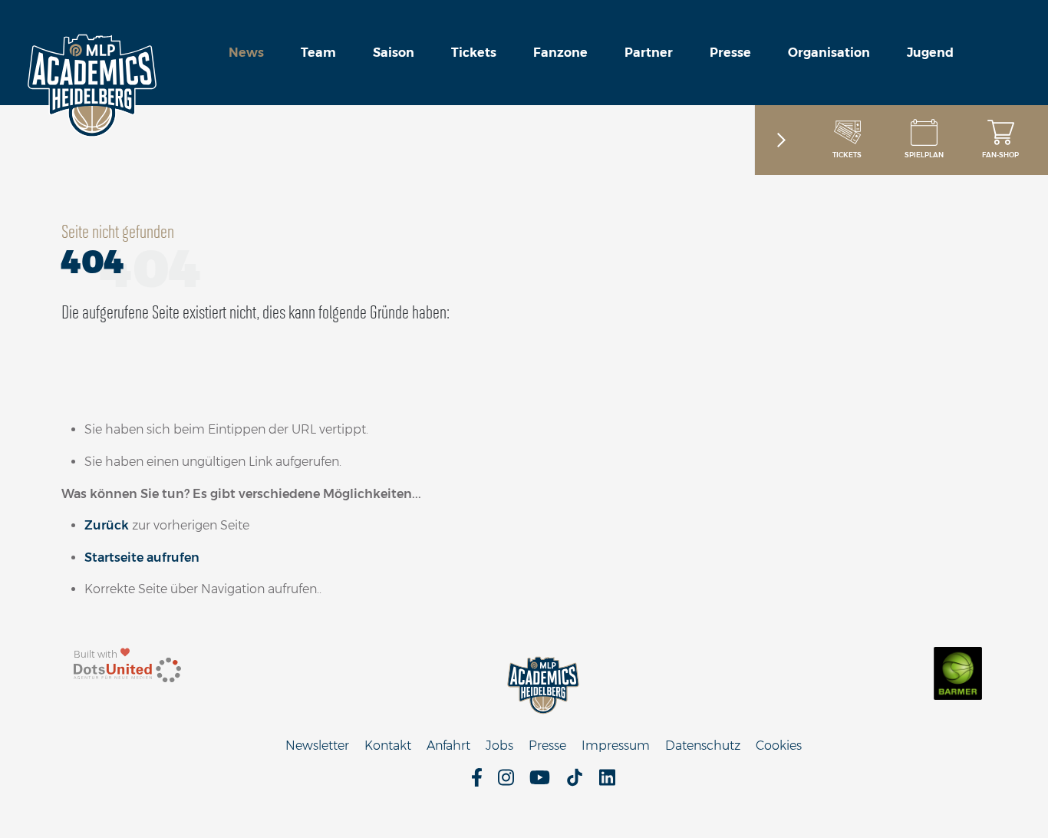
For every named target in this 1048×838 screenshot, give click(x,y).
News (246, 52)
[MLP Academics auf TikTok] (574, 782)
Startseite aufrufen (141, 557)
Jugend (930, 52)
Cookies (779, 745)
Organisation (829, 52)
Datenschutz (702, 745)
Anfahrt (448, 745)
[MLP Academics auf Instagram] (506, 782)
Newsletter (317, 745)
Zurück (106, 525)
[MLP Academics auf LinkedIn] (607, 782)
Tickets (473, 52)
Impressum (616, 745)
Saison (393, 52)
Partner (649, 52)
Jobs (499, 745)
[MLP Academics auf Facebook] (477, 782)
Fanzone (560, 52)
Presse (730, 52)
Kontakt (387, 745)
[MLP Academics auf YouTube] (539, 782)
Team (318, 52)
